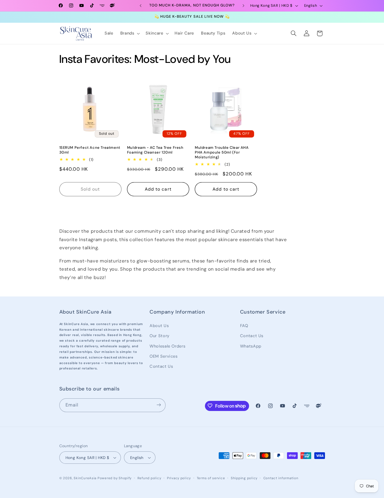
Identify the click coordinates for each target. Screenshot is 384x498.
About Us (159, 325)
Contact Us (161, 366)
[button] (129, 33)
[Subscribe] (158, 405)
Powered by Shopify (115, 478)
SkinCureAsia (85, 478)
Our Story (160, 335)
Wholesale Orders (167, 346)
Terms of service (211, 478)
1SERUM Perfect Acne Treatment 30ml (89, 150)
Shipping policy (244, 478)
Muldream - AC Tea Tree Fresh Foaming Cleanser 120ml (155, 150)
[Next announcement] (243, 5)
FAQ (244, 325)
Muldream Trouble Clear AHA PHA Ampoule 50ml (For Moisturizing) (222, 152)
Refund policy (149, 478)
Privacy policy (179, 478)
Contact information (281, 478)
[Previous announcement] (140, 5)
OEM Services (164, 356)
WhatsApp (250, 346)
